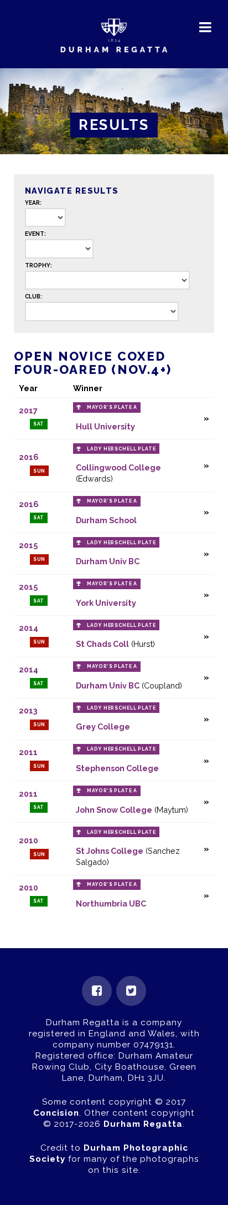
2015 (28, 545)
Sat (39, 424)
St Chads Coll (102, 644)
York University (106, 602)
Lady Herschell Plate (121, 449)
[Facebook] (97, 991)
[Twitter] (131, 991)
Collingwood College (118, 467)
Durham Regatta (143, 1124)
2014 (28, 627)
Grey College (103, 726)
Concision (56, 1113)
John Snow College (114, 809)
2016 (29, 457)
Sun (39, 471)
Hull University (105, 426)
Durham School (106, 520)
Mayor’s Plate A (112, 407)
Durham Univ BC (107, 561)
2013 (28, 710)
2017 (28, 410)
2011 (28, 752)
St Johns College (109, 850)
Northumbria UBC (111, 903)
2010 (28, 840)
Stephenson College (117, 768)
